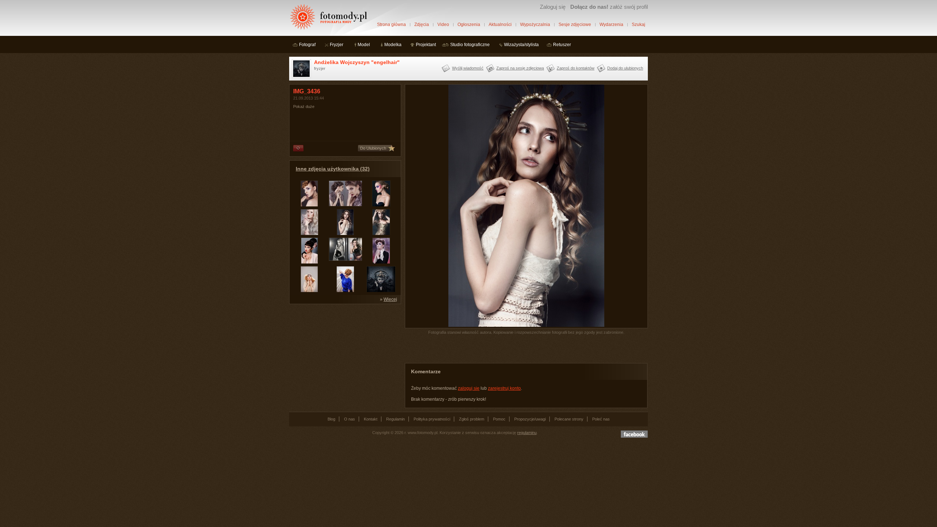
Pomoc (499, 419)
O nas (349, 419)
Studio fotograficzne (470, 44)
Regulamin (395, 419)
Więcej (390, 299)
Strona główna (391, 24)
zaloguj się (468, 388)
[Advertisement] (344, 353)
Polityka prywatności (432, 419)
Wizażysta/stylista (521, 44)
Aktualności (500, 24)
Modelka (393, 44)
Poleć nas (601, 419)
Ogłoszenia (469, 24)
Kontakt (370, 419)
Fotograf (307, 44)
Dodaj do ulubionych (625, 68)
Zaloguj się (552, 7)
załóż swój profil (609, 7)
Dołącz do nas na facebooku (634, 434)
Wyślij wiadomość (468, 68)
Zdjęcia (421, 24)
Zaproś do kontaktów (575, 68)
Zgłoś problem (471, 419)
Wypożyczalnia (535, 24)
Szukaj (638, 24)
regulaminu (527, 432)
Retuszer (562, 44)
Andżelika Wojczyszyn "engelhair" (357, 62)
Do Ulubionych (373, 148)
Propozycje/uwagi (530, 419)
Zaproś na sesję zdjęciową (520, 68)
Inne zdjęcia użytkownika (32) (333, 169)
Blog (331, 419)
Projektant (426, 44)
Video (443, 24)
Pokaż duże (303, 106)
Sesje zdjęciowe (575, 24)
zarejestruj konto (504, 388)
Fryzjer (336, 44)
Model (364, 44)
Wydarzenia (611, 24)
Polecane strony (569, 419)
